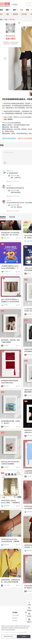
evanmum (9, 200)
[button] (15, 4)
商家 (14, 10)
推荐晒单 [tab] (3, 217)
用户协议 (14, 620)
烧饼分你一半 (10, 171)
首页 (1, 19)
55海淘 (5, 4)
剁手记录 (24, 14)
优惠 (7, 10)
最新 (7, 14)
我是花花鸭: (13, 175)
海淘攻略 (15, 14)
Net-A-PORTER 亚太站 (10, 138)
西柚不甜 (9, 185)
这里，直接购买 (8, 119)
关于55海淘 (15, 615)
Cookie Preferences (8, 636)
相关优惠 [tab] (12, 217)
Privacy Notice (23, 632)
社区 (1, 14)
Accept (23, 636)
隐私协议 (14, 618)
